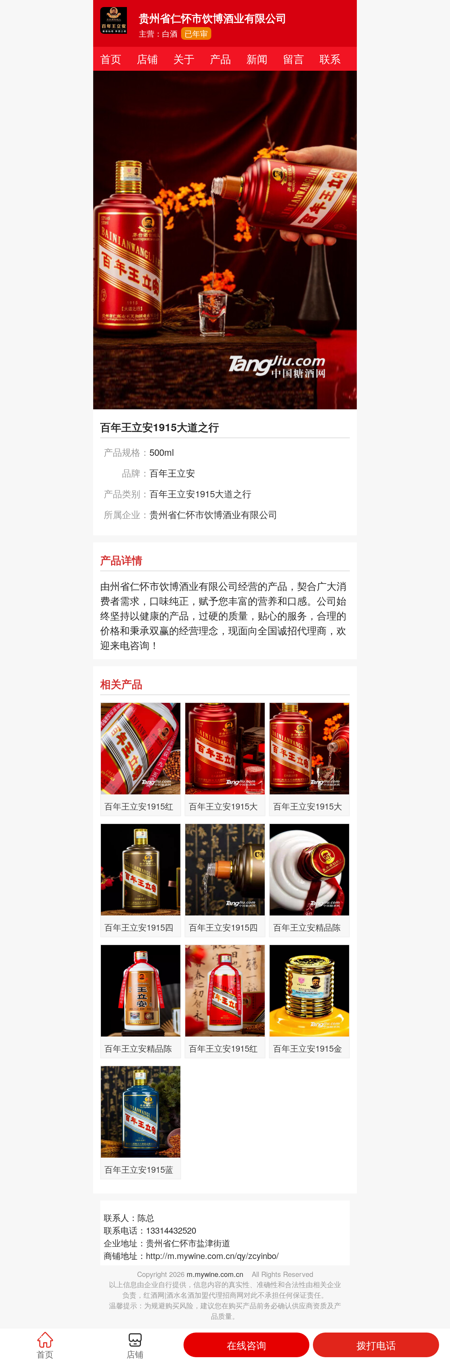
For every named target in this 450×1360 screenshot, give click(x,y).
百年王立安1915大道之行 (200, 493)
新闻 (257, 58)
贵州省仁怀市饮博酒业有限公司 (213, 514)
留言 (293, 58)
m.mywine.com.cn (215, 1274)
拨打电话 (376, 1345)
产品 (220, 58)
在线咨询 (246, 1345)
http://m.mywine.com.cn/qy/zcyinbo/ (212, 1255)
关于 (183, 58)
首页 (110, 58)
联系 (330, 58)
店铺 (147, 58)
